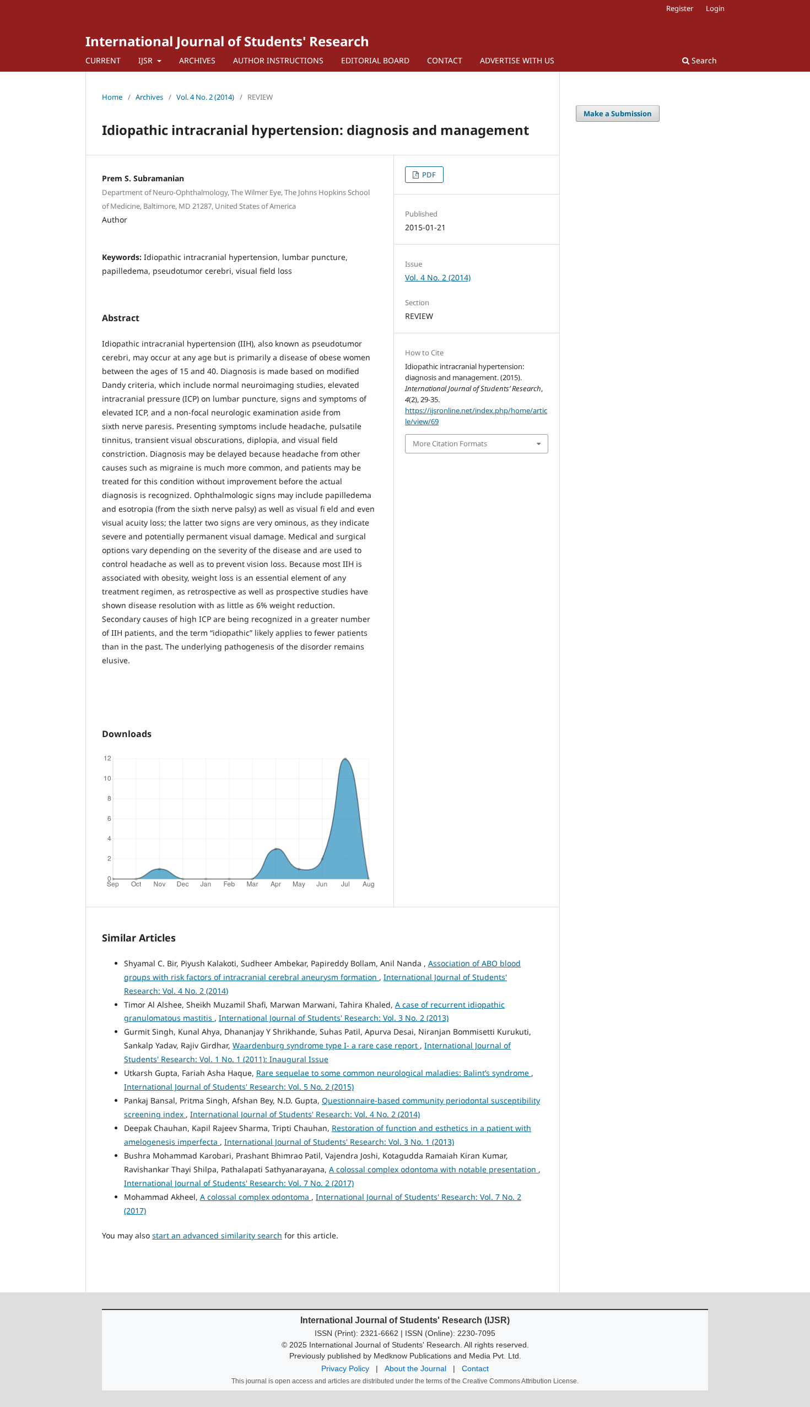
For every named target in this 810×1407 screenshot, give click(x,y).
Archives (149, 97)
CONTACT (444, 60)
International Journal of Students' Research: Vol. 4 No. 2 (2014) (305, 1114)
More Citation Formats (450, 443)
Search (703, 60)
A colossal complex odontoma (255, 1197)
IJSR (146, 60)
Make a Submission (618, 113)
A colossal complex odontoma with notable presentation (433, 1169)
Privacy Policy (345, 1368)
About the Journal (415, 1368)
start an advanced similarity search (217, 1235)
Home (112, 97)
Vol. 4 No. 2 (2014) (205, 97)
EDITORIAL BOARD (375, 60)
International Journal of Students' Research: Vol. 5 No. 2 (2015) (239, 1086)
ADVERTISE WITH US (517, 60)
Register (679, 8)
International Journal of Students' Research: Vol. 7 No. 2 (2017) (239, 1183)
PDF (428, 175)
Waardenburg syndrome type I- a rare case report (326, 1045)
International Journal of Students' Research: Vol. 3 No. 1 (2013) (339, 1142)
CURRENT (103, 60)
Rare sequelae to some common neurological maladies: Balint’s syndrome (393, 1073)
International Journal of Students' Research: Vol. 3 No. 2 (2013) (334, 1018)
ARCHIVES (197, 60)
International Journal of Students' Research (227, 41)
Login (715, 8)
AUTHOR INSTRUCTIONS (278, 60)
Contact (475, 1368)
